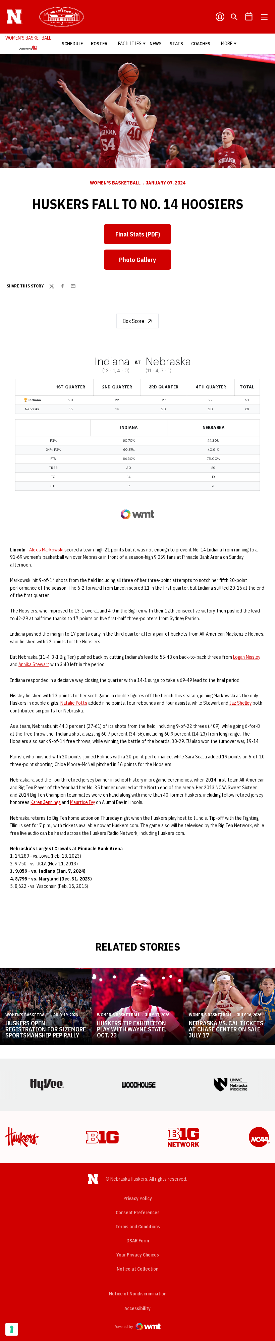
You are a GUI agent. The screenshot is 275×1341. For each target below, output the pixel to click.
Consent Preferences (138, 1213)
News (156, 44)
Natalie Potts (73, 703)
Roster (99, 44)
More (226, 44)
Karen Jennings (46, 802)
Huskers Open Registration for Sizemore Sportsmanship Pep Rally (45, 1029)
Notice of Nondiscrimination (137, 1294)
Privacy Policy (137, 1198)
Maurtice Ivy (82, 802)
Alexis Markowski (46, 550)
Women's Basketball (115, 183)
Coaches (200, 44)
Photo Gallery (137, 260)
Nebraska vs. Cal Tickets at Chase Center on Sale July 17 (226, 1029)
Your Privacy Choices (137, 1255)
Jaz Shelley (240, 703)
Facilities (130, 44)
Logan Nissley (246, 657)
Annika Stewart (33, 664)
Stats (176, 44)
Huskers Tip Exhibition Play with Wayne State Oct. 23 (131, 1029)
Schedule (72, 44)
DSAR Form (137, 1241)
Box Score (133, 321)
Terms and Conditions (137, 1227)
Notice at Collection (137, 1269)
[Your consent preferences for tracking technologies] (11, 1329)
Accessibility (137, 1308)
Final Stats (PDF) (137, 234)
